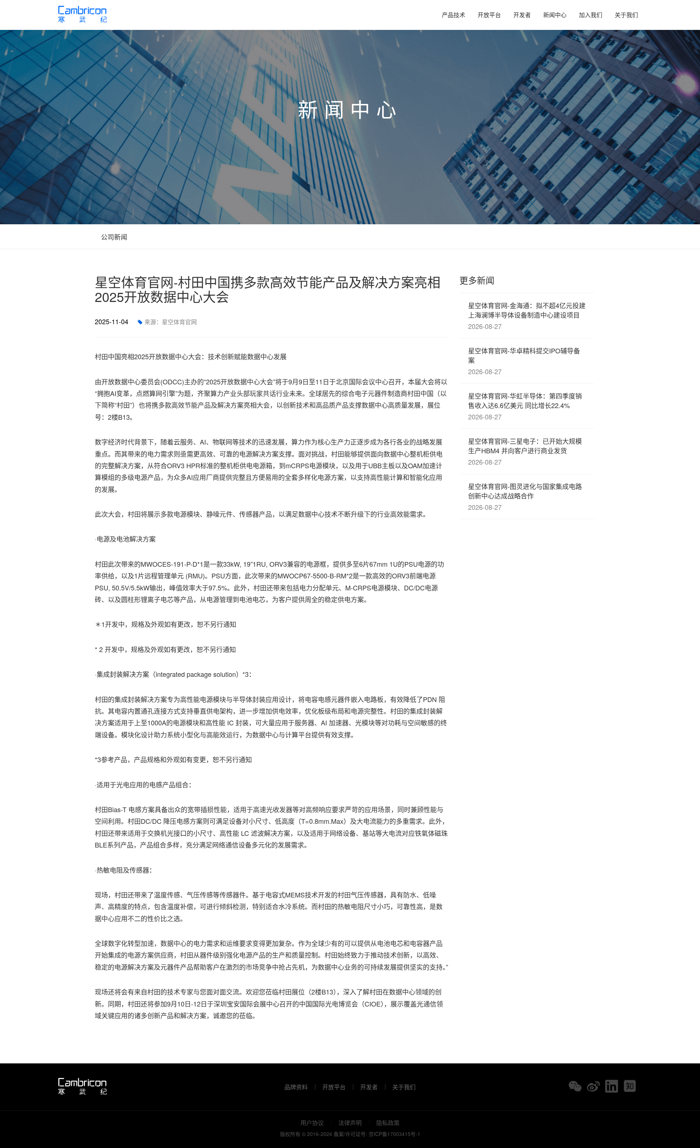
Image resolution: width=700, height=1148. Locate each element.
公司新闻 (113, 236)
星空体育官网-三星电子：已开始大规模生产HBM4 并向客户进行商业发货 (525, 451)
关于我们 (626, 15)
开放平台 (489, 15)
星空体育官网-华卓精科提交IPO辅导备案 (524, 361)
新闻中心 (555, 15)
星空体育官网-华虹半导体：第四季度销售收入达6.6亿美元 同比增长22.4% (525, 406)
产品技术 (453, 15)
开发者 (522, 15)
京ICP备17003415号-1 (394, 1133)
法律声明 (350, 1123)
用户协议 (312, 1123)
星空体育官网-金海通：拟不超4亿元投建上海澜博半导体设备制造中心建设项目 (527, 315)
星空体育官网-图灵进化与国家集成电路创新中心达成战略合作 (525, 496)
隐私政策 (388, 1123)
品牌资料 (296, 1087)
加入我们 (590, 15)
